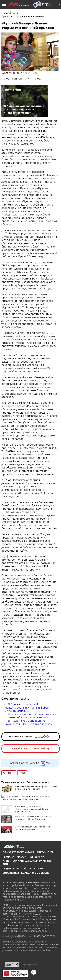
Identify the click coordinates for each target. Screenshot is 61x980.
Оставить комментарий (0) (30, 748)
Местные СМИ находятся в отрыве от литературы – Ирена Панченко (33, 817)
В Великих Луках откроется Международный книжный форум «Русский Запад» (31, 809)
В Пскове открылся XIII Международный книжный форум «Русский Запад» (27, 707)
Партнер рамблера (29, 965)
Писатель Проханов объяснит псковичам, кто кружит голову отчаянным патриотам (26, 797)
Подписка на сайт (15, 868)
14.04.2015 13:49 (9, 13)
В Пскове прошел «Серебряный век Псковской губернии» (32, 828)
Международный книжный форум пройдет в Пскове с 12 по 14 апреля (36, 787)
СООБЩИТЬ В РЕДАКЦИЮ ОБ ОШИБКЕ (26, 872)
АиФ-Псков (31, 72)
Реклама (8, 856)
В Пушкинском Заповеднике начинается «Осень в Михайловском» (29, 722)
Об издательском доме (18, 852)
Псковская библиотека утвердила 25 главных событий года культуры (30, 716)
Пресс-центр (45, 852)
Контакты (36, 868)
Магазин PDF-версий (30, 856)
